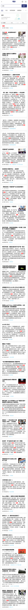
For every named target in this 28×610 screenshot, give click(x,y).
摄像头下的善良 (6, 344)
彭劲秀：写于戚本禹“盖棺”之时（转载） (12, 441)
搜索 (23, 6)
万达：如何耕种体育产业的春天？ (9, 33)
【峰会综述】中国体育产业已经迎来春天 (12, 187)
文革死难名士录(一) (7, 480)
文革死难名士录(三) (7, 535)
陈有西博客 (11, 491)
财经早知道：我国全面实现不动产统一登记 (13, 246)
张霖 (2, 15)
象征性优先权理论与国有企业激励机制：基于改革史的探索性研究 (9, 570)
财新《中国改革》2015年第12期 (16, 164)
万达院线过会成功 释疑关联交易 (9, 380)
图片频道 (11, 223)
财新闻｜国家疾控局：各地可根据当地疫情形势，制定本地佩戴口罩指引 (9, 591)
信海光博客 (11, 357)
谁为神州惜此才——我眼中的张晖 (11, 74)
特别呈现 (11, 320)
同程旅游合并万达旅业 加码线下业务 (9, 459)
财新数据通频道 (12, 128)
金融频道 (11, 242)
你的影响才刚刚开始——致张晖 (10, 169)
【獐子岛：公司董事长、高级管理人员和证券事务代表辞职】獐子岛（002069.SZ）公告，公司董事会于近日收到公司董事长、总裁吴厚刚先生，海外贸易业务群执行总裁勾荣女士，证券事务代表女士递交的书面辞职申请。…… (13, 123)
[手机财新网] (14, 1)
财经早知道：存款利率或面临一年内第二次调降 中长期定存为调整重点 (14, 228)
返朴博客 (11, 511)
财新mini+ (11, 436)
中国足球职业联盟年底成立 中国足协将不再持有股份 (9, 266)
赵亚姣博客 (11, 454)
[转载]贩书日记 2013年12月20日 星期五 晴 (13, 287)
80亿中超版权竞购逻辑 (8, 549)
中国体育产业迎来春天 (8, 149)
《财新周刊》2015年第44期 (15, 565)
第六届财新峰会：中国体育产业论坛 (9, 207)
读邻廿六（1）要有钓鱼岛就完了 (10, 515)
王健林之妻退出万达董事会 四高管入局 (9, 54)
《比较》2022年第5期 (14, 586)
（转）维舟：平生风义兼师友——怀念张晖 (13, 92)
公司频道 (11, 70)
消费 (11, 282)
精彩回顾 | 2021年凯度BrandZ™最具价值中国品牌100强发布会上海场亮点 (13, 401)
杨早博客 (11, 88)
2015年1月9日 (6, 324)
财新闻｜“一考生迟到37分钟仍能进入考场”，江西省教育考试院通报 (9, 420)
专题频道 (11, 28)
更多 (19, 18)
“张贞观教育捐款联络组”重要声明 (11, 361)
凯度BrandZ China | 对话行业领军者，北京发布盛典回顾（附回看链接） (13, 305)
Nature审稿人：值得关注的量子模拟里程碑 (13, 496)
